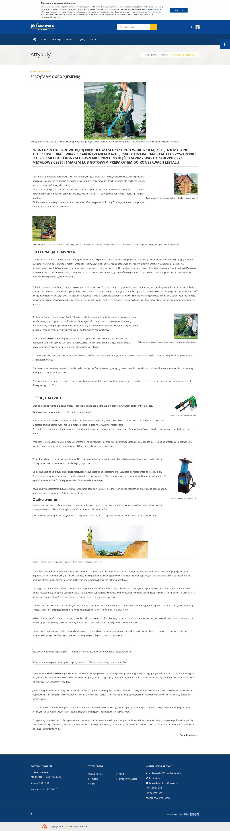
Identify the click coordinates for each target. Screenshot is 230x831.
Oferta (69, 39)
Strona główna (151, 55)
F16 (67, 826)
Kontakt (93, 39)
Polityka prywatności (126, 778)
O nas (44, 39)
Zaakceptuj (178, 10)
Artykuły (81, 39)
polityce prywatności (154, 9)
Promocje (56, 39)
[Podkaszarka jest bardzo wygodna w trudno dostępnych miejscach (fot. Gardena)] (186, 326)
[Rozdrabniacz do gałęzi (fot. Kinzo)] (186, 475)
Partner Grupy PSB (174, 814)
